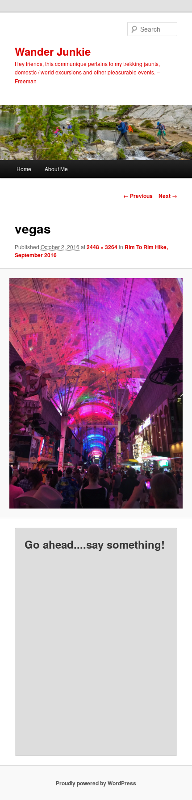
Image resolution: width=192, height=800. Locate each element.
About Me (56, 168)
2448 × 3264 (102, 247)
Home (24, 168)
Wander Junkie (53, 51)
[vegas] (95, 393)
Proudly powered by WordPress (96, 783)
